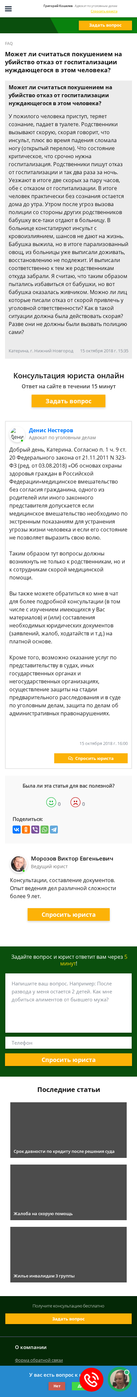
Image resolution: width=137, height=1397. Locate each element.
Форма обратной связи (39, 1360)
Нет (57, 1385)
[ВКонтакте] (17, 830)
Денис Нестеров (51, 430)
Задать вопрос (105, 25)
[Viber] (35, 830)
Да (80, 1385)
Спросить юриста (104, 11)
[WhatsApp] (45, 830)
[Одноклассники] (26, 830)
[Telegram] (54, 830)
